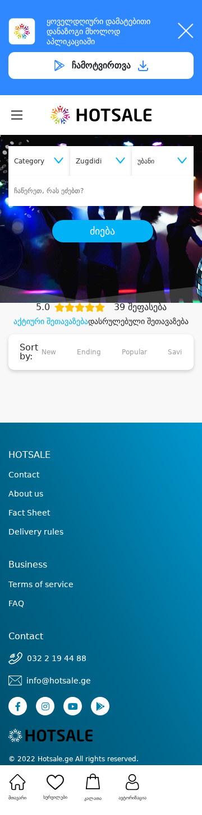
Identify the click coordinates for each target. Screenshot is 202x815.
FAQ (16, 603)
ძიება (102, 231)
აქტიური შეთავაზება (50, 321)
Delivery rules (35, 531)
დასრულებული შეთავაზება (138, 321)
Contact (23, 475)
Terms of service (41, 584)
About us (25, 493)
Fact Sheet (29, 512)
